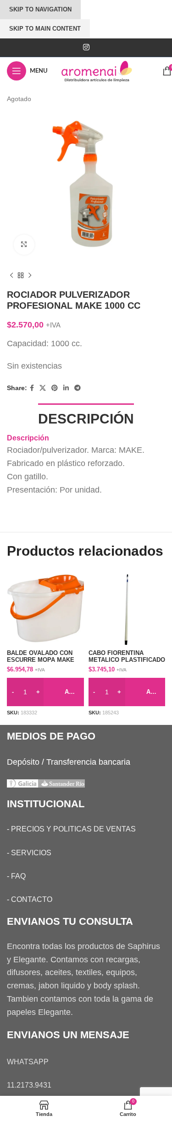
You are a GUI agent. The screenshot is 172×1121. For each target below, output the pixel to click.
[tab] (86, 417)
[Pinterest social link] (55, 388)
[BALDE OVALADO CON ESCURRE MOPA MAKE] (45, 608)
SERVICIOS (31, 853)
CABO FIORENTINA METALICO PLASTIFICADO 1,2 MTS (127, 660)
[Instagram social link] (86, 47)
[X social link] (43, 388)
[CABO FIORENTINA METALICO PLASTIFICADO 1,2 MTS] (127, 608)
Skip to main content (45, 28)
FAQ (18, 876)
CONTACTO (31, 899)
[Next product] (29, 275)
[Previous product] (11, 275)
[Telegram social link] (77, 388)
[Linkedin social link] (66, 388)
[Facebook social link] (32, 388)
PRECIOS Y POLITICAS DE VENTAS (73, 829)
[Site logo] (105, 70)
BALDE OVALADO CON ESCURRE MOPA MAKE (40, 656)
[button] (45, 692)
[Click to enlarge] (24, 245)
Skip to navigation (40, 9)
